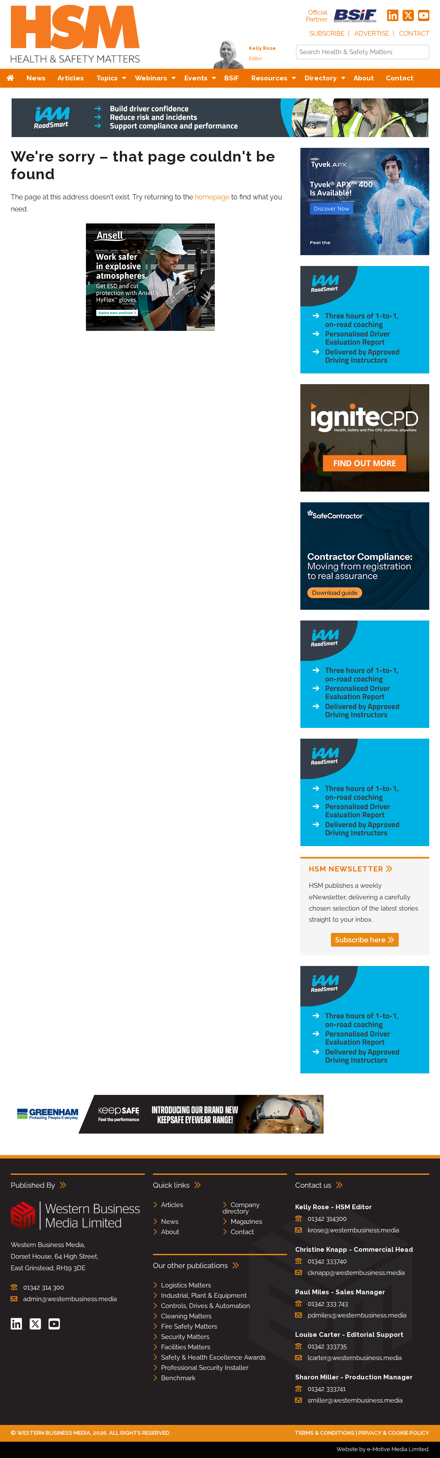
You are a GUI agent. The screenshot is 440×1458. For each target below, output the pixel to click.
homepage (212, 197)
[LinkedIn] (392, 16)
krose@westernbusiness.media (353, 1230)
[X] (408, 16)
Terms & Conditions (324, 1433)
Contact (414, 33)
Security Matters (185, 1337)
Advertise (371, 33)
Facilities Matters (185, 1347)
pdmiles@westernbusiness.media (357, 1315)
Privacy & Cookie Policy (393, 1433)
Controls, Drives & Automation (205, 1306)
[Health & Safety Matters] (75, 65)
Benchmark (178, 1378)
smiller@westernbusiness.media (355, 1400)
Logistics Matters (186, 1285)
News (169, 1222)
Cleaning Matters (186, 1316)
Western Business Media (53, 1433)
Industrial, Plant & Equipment (204, 1295)
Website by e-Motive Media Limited (382, 1449)
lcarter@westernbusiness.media (355, 1358)
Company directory (241, 1208)
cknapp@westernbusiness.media (356, 1273)
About (170, 1232)
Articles (172, 1205)
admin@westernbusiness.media (70, 1299)
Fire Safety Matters (189, 1326)
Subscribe (327, 33)
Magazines (246, 1222)
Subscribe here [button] (360, 940)
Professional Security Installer (204, 1368)
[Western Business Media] (75, 1228)
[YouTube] (423, 16)
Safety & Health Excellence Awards (213, 1357)
